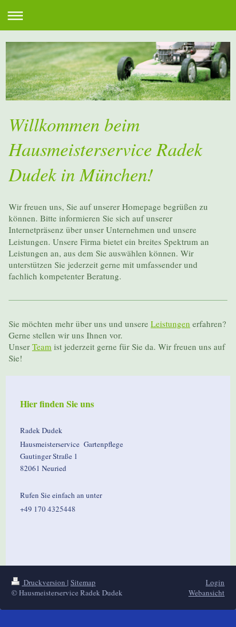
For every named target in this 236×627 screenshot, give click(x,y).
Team (42, 346)
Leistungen (170, 323)
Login (215, 582)
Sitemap (83, 582)
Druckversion (44, 582)
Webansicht (206, 592)
